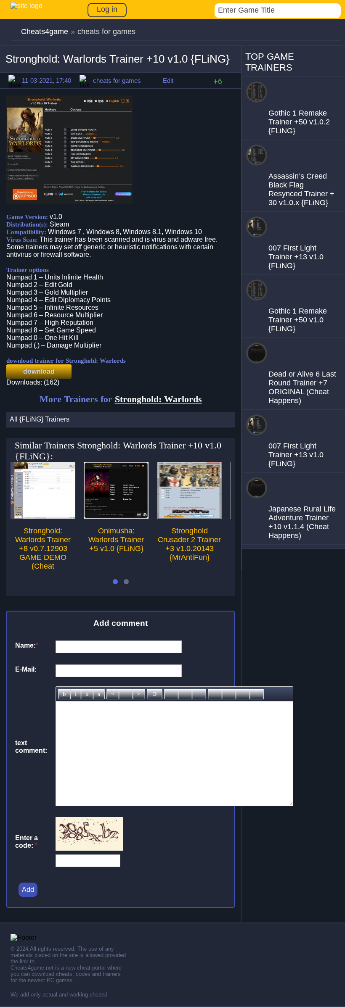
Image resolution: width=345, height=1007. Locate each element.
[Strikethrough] (99, 694)
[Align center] (126, 694)
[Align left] (112, 694)
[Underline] (87, 694)
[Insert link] (171, 694)
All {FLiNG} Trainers (39, 419)
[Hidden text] (215, 694)
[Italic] (75, 694)
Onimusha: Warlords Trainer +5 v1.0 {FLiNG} (116, 540)
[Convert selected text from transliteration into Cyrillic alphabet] (243, 694)
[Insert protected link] (185, 694)
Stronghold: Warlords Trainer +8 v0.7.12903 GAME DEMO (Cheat (43, 548)
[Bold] (64, 694)
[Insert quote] (229, 694)
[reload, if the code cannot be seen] (89, 848)
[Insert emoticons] (154, 694)
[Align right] (139, 694)
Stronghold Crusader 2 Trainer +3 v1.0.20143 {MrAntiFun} (189, 544)
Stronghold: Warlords (158, 399)
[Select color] (199, 694)
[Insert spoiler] (256, 694)
